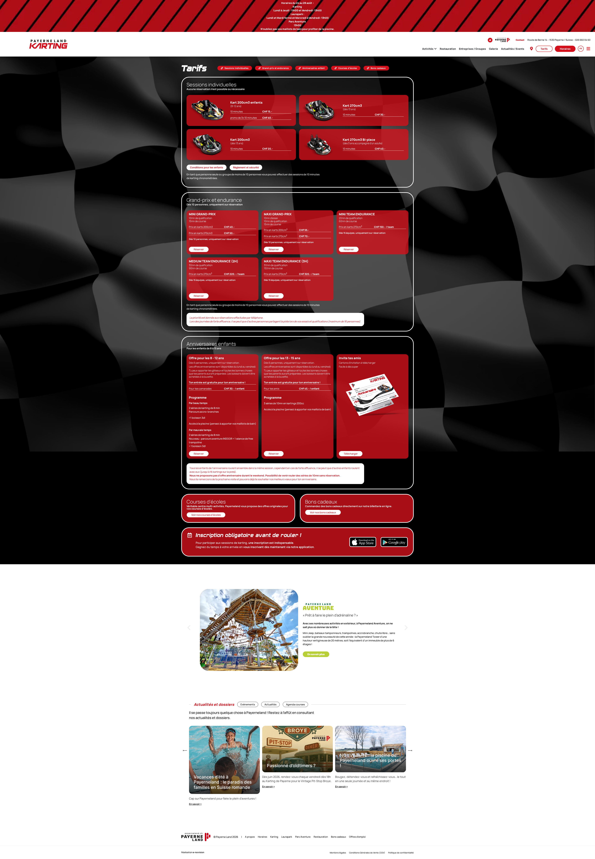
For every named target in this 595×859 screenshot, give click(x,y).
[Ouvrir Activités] (435, 49)
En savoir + (195, 804)
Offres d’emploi (357, 836)
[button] (189, 628)
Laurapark (286, 836)
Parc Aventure (303, 836)
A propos (250, 836)
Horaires (262, 836)
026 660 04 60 (582, 40)
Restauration (321, 836)
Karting (274, 836)
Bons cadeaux (338, 836)
